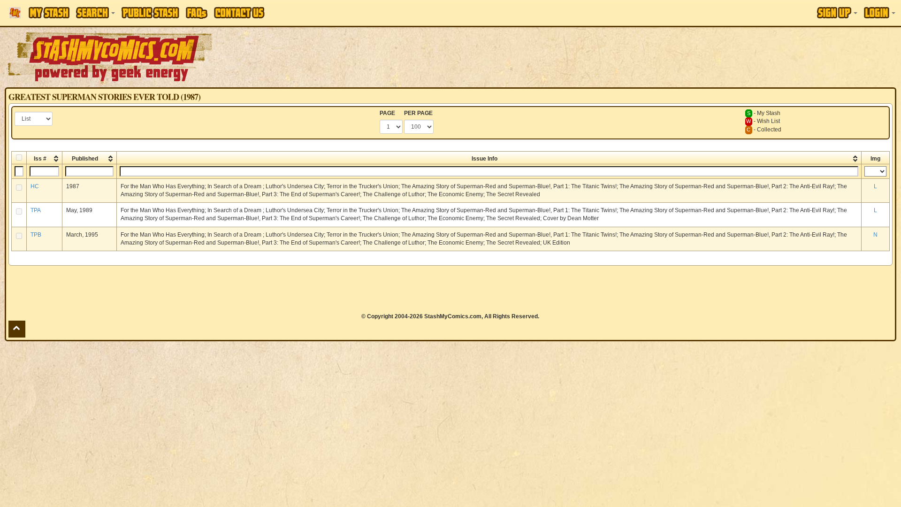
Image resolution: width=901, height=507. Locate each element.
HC (35, 186)
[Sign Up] (837, 12)
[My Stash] (49, 12)
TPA (36, 210)
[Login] (880, 12)
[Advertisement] (636, 56)
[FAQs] (197, 13)
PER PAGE (418, 113)
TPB (36, 234)
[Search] (95, 12)
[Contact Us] (239, 12)
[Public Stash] (150, 12)
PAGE (387, 113)
